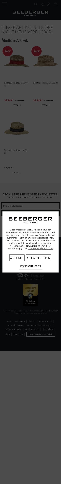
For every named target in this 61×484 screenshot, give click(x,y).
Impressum (47, 248)
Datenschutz (34, 248)
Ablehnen (17, 258)
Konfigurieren (30, 266)
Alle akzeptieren (38, 258)
